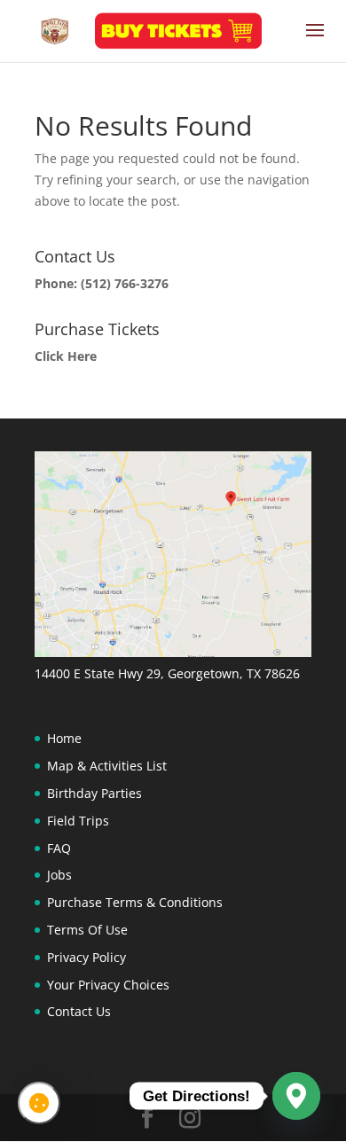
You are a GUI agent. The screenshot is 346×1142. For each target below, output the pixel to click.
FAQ (59, 848)
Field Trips (78, 820)
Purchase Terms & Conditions (135, 902)
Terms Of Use (87, 929)
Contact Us (79, 1011)
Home (64, 738)
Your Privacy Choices (108, 984)
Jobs (59, 874)
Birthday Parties (94, 793)
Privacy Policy (86, 957)
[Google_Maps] (296, 1096)
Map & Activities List (107, 765)
